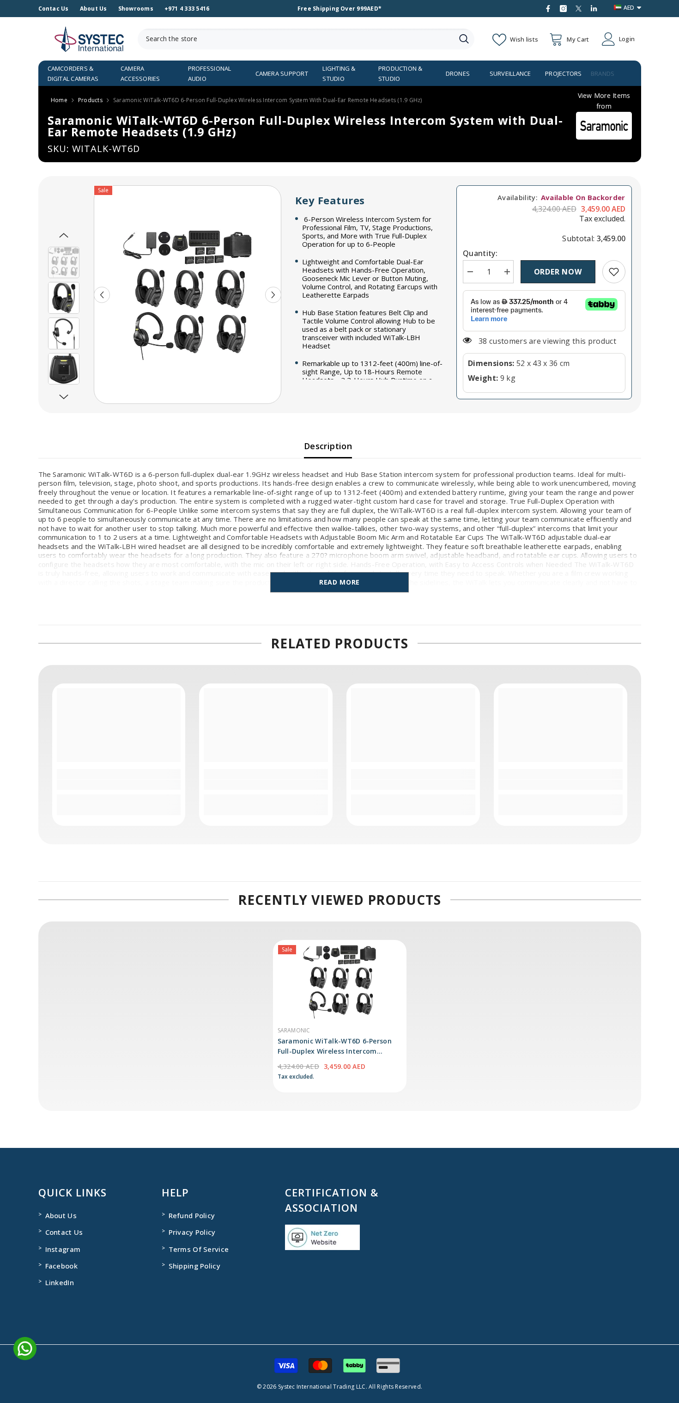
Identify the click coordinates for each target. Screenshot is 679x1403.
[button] (102, 295)
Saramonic (294, 1030)
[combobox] (296, 39)
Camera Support (281, 73)
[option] (187, 294)
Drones (458, 73)
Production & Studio (400, 73)
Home (59, 100)
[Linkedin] (594, 8)
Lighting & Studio (338, 73)
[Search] (306, 39)
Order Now (558, 272)
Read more (339, 582)
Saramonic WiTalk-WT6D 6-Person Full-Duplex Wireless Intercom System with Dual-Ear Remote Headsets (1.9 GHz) (335, 1046)
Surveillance (510, 73)
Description (328, 445)
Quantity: (480, 253)
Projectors (563, 73)
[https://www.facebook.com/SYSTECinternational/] (548, 8)
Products (90, 100)
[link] (613, 271)
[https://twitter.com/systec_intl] (578, 8)
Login (627, 39)
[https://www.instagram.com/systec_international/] (563, 8)
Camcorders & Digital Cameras (73, 73)
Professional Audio (209, 73)
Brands (602, 73)
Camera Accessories (140, 73)
